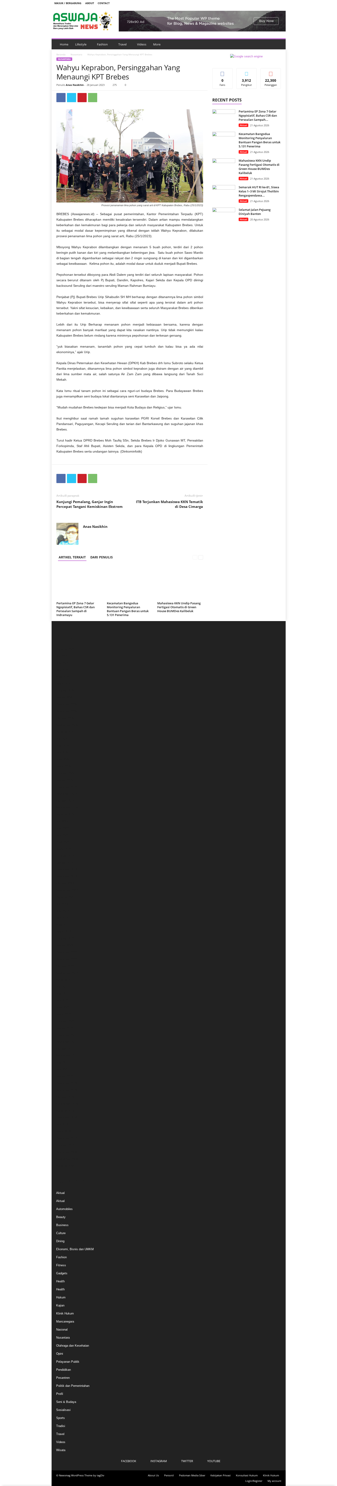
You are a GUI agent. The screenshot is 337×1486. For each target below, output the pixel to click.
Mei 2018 (62, 1124)
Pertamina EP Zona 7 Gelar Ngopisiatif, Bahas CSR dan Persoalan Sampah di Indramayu (75, 609)
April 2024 (62, 842)
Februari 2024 (65, 856)
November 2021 (66, 1042)
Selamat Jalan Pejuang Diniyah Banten (255, 212)
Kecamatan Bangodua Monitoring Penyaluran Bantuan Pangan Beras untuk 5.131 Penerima (128, 609)
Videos (141, 44)
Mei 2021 (62, 1069)
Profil (59, 1394)
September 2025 (67, 725)
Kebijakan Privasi (220, 1475)
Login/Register (253, 1481)
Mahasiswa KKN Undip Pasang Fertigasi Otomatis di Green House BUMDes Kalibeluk (179, 607)
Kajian (60, 1305)
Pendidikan (63, 1369)
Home (64, 44)
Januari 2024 (64, 862)
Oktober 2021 (65, 1048)
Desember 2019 (66, 1083)
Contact (104, 3)
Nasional (62, 1329)
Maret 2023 (63, 931)
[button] (279, 44)
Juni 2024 (62, 828)
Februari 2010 (65, 1145)
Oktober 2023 (65, 883)
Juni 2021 (62, 1062)
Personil (169, 1475)
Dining (60, 1241)
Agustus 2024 (65, 814)
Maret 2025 (63, 766)
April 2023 (62, 924)
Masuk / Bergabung (67, 3)
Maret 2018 (63, 1131)
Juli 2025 (62, 738)
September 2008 (67, 1159)
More (156, 44)
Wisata (60, 1450)
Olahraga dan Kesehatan (72, 1345)
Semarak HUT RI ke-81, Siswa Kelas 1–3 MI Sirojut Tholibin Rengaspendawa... (259, 191)
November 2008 (66, 1152)
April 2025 (62, 759)
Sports (60, 1418)
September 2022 (67, 973)
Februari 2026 (65, 690)
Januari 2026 (64, 697)
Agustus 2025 (65, 732)
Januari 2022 (64, 1028)
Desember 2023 (66, 869)
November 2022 (66, 959)
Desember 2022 (66, 952)
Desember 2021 (66, 1035)
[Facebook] (258, 3)
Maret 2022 (63, 1014)
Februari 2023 (65, 938)
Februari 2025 (65, 773)
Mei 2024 (62, 835)
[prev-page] (195, 557)
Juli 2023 (62, 904)
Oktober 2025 (65, 718)
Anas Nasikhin (75, 85)
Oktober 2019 (65, 1097)
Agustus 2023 (65, 897)
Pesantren (63, 1377)
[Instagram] (265, 3)
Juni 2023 (62, 911)
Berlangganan (270, 73)
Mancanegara (65, 1321)
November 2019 (66, 1090)
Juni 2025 (62, 745)
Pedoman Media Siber (192, 1475)
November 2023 (66, 876)
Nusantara (76, 54)
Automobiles (64, 1209)
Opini (59, 1353)
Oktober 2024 (65, 800)
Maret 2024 (63, 849)
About (89, 3)
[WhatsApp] (92, 97)
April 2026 (62, 676)
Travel (122, 44)
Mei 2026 (62, 670)
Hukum (61, 1297)
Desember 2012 (66, 1138)
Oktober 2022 (65, 966)
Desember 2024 (66, 787)
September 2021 (67, 1055)
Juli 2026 (62, 656)
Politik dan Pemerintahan (72, 1385)
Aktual (243, 125)
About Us (153, 1475)
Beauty (61, 1217)
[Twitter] (272, 3)
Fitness (61, 1265)
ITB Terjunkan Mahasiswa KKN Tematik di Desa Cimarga (169, 504)
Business (62, 1225)
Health (60, 1281)
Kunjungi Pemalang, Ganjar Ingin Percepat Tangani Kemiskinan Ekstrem (89, 504)
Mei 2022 (62, 1000)
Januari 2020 (64, 1076)
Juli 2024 (62, 821)
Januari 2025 (64, 780)
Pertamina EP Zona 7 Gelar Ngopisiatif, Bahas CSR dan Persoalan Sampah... (258, 115)
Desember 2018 (66, 1117)
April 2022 (62, 1007)
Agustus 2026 (65, 649)
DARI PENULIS (101, 557)
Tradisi (60, 1426)
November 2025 (66, 711)
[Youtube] (279, 3)
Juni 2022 (62, 993)
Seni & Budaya (66, 1402)
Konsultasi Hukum (247, 1475)
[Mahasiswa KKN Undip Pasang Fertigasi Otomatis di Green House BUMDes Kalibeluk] (180, 583)
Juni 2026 (62, 663)
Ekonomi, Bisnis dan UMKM (75, 1249)
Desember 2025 (66, 704)
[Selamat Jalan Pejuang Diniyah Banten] (223, 216)
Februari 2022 (65, 1021)
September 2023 (67, 890)
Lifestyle (80, 44)
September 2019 (67, 1104)
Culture (61, 1233)
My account (274, 1481)
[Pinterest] (82, 97)
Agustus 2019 (65, 1110)
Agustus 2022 (65, 980)
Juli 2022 (62, 986)
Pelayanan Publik (67, 1361)
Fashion (102, 44)
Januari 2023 (64, 945)
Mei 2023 (62, 918)
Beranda (61, 54)
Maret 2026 (63, 683)
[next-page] (200, 557)
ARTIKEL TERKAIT (72, 557)
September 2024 (67, 807)
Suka (222, 71)
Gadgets (61, 1273)
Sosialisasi (63, 1410)
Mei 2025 (62, 752)
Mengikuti (247, 71)
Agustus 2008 (65, 1166)
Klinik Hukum (65, 1313)
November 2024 (66, 794)
